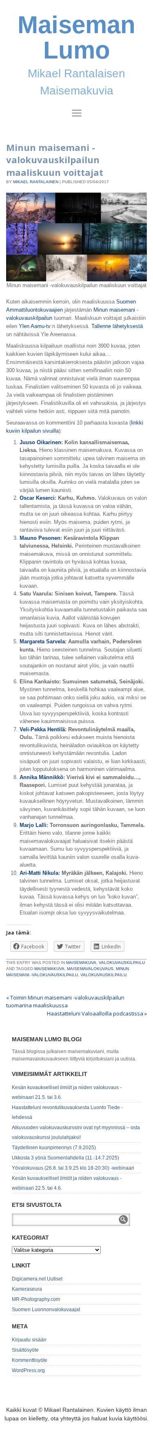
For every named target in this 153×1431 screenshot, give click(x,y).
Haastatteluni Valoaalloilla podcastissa (97, 1013)
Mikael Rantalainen (35, 182)
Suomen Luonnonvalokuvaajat (46, 1309)
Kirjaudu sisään (29, 1340)
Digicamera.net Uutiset (37, 1279)
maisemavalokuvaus (90, 968)
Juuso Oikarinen (40, 442)
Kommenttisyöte (29, 1360)
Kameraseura (27, 1289)
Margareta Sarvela (42, 641)
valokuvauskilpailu (103, 975)
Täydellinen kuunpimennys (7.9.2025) (54, 1147)
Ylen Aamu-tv (35, 326)
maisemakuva (49, 968)
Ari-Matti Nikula (39, 873)
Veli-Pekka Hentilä (42, 729)
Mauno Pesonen (40, 538)
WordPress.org (28, 1370)
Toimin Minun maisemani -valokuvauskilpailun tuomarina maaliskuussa (65, 1001)
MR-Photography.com (36, 1299)
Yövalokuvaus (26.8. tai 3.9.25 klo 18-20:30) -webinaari (73, 1168)
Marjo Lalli (33, 825)
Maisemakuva (81, 962)
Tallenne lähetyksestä (117, 326)
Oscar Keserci (37, 498)
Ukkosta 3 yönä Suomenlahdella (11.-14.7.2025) (65, 1158)
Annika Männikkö (41, 777)
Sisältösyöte (25, 1350)
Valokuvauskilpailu (122, 962)
